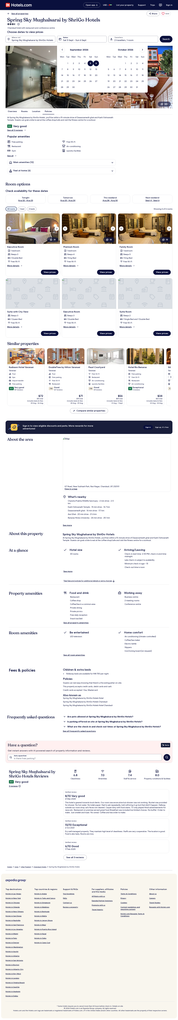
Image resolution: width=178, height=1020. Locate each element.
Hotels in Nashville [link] (13, 920)
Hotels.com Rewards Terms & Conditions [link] (132, 915)
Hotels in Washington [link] (14, 947)
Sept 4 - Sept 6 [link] (152, 200)
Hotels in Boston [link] (12, 965)
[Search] (167, 757)
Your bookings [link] (68, 894)
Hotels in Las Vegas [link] (13, 894)
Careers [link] (152, 898)
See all (10, 155)
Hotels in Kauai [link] (40, 934)
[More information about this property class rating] (18, 24)
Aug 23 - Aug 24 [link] (67, 200)
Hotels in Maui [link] (40, 925)
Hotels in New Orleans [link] (15, 911)
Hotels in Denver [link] (12, 943)
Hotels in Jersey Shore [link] (43, 920)
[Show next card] (171, 377)
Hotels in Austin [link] (12, 951)
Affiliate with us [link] (98, 896)
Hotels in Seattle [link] (12, 987)
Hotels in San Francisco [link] (15, 925)
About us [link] (153, 894)
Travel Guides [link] (154, 903)
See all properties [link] (19, 13)
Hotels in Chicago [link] (13, 903)
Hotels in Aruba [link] (40, 894)
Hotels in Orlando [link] (13, 907)
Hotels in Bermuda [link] (41, 911)
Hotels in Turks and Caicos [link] (44, 898)
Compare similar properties (90, 410)
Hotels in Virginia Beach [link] (15, 983)
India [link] (16, 867)
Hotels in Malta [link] (40, 916)
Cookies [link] (124, 903)
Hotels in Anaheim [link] (13, 991)
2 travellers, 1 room (124, 40)
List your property (125, 5)
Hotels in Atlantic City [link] (14, 969)
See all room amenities (74, 655)
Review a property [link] (70, 907)
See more (67, 525)
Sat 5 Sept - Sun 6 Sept (74, 40)
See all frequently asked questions (79, 731)
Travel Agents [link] (97, 910)
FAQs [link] (65, 898)
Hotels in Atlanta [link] (12, 956)
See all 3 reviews (15, 130)
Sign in (169, 5)
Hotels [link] (9, 867)
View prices (50, 272)
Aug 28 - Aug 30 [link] (110, 200)
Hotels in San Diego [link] (14, 916)
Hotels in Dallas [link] (12, 996)
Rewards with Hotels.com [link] (159, 907)
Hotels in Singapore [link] (42, 903)
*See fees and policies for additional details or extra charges (87, 581)
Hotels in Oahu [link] (40, 938)
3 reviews (13, 786)
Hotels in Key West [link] (13, 974)
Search (166, 39)
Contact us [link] (67, 903)
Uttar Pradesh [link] (26, 867)
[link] (165, 13)
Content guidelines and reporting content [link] (130, 908)
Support (142, 5)
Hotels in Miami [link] (12, 934)
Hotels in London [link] (12, 978)
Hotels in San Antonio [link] (14, 960)
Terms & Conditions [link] (129, 894)
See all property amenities (76, 622)
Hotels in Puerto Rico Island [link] (45, 929)
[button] (68, 63)
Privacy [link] (123, 898)
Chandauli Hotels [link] (40, 867)
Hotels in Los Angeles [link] (14, 929)
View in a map (71, 489)
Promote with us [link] (98, 905)
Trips (152, 5)
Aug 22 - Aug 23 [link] (25, 200)
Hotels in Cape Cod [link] (42, 943)
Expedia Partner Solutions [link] (102, 901)
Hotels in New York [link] (13, 898)
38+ (166, 104)
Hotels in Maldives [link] (41, 907)
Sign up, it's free (162, 427)
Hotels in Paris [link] (11, 938)
